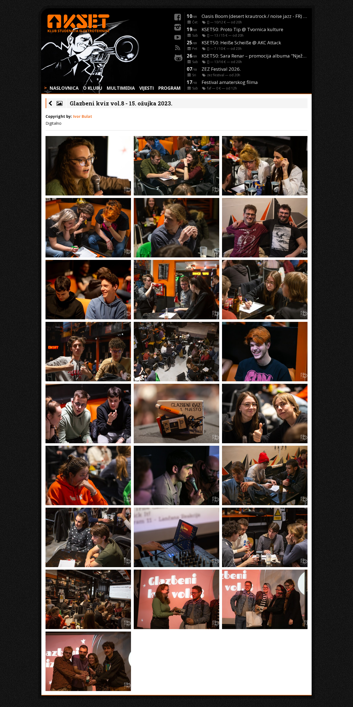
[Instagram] (177, 26)
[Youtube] (177, 36)
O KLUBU (92, 88)
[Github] (177, 57)
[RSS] (177, 47)
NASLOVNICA (64, 88)
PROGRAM (169, 88)
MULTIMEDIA (121, 88)
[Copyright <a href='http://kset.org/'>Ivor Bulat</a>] (88, 165)
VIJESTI (146, 88)
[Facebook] (177, 16)
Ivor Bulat (82, 116)
